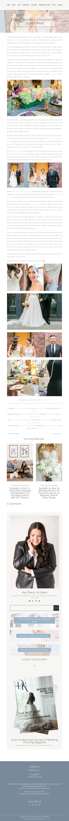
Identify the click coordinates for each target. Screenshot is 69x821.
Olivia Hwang (24, 414)
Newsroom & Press (44, 5)
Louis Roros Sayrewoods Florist (20, 420)
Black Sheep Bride (46, 400)
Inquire (60, 5)
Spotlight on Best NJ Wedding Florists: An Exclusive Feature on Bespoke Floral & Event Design (49, 493)
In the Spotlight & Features (47, 26)
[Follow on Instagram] (29, 601)
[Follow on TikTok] (39, 601)
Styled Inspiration (34, 204)
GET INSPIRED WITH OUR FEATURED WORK (34, 620)
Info (19, 5)
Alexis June (15, 191)
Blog (54, 5)
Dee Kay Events (54, 74)
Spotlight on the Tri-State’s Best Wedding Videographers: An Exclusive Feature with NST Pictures (20, 493)
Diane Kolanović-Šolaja (22, 26)
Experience (26, 5)
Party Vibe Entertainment (26, 425)
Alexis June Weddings (21, 408)
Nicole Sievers (49, 414)
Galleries (34, 5)
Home (8, 5)
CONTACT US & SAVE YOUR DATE (34, 650)
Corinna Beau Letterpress (34, 423)
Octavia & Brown (16, 151)
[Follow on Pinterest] (36, 601)
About (14, 5)
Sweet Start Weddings (51, 425)
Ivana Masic (39, 428)
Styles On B (35, 414)
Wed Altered (17, 40)
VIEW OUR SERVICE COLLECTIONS (33, 636)
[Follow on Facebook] (33, 601)
